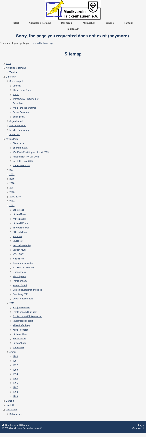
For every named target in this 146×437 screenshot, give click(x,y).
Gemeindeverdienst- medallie (27, 289)
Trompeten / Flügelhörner (25, 98)
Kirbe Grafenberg (21, 325)
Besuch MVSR (20, 249)
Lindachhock (19, 272)
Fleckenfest (19, 258)
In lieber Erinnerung (19, 130)
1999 (15, 396)
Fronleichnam (20, 280)
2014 (12, 201)
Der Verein (11, 76)
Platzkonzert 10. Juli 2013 (26, 156)
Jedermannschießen (23, 263)
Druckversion (12, 425)
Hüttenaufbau (20, 334)
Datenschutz (16, 414)
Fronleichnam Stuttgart (25, 312)
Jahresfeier (18, 209)
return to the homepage (42, 43)
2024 (12, 169)
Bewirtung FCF (20, 294)
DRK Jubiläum (20, 232)
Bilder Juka (18, 143)
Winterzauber (19, 218)
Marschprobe (19, 276)
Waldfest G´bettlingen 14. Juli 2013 (31, 152)
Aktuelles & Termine (16, 67)
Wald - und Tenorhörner (24, 107)
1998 (15, 391)
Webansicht (138, 428)
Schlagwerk (19, 116)
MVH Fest (18, 241)
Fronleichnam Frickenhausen (27, 316)
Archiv (12, 352)
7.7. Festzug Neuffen (23, 267)
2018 (12, 183)
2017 (12, 187)
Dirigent (17, 85)
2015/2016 (15, 196)
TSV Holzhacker (21, 227)
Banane (10, 400)
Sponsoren (14, 134)
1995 (15, 378)
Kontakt (10, 405)
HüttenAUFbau (20, 223)
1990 (15, 356)
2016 (12, 192)
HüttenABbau (19, 214)
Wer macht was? (17, 125)
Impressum (11, 409)
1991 (15, 360)
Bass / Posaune (21, 112)
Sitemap (24, 425)
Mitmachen (12, 138)
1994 (15, 374)
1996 (15, 383)
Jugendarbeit (16, 121)
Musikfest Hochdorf (23, 320)
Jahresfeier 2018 (21, 165)
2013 (12, 205)
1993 (15, 369)
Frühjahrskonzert (21, 307)
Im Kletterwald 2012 (23, 161)
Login (141, 425)
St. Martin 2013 (21, 147)
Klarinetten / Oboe (22, 90)
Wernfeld (17, 236)
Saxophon (18, 103)
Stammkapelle (16, 81)
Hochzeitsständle (22, 245)
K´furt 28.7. (18, 254)
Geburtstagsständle (23, 298)
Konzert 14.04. (20, 285)
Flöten (16, 94)
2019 (12, 178)
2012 (12, 303)
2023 (12, 174)
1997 (15, 387)
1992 (15, 365)
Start (8, 63)
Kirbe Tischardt (20, 329)
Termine (13, 72)
